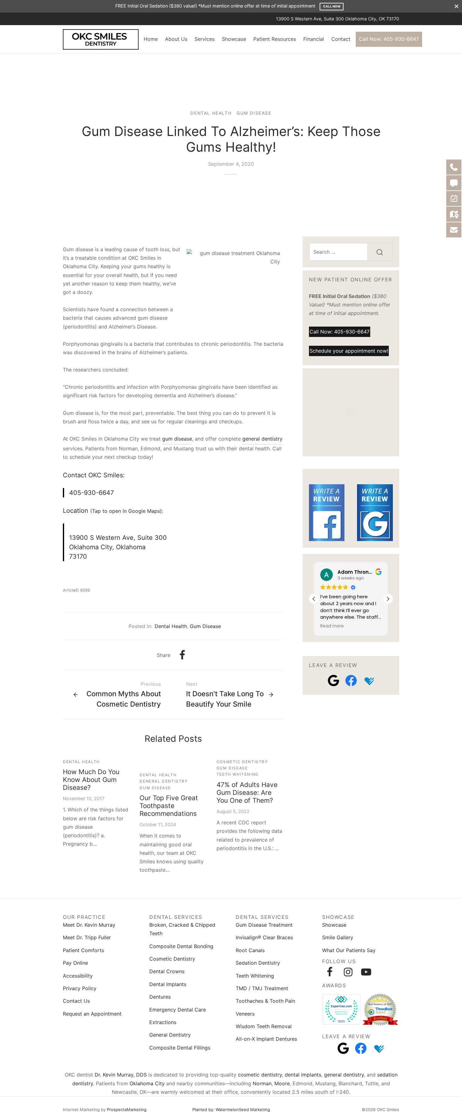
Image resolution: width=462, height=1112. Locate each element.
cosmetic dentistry (260, 1074)
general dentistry (262, 439)
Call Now (331, 6)
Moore (282, 1083)
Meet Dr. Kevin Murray (89, 925)
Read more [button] (332, 626)
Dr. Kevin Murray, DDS (121, 1074)
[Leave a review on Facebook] (351, 680)
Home (151, 39)
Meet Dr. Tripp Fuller (87, 937)
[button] (388, 599)
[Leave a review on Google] (333, 680)
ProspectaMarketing (126, 1109)
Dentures (160, 997)
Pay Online (75, 963)
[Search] (379, 252)
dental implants (303, 1074)
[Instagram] (347, 971)
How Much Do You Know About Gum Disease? (91, 779)
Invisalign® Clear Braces (264, 937)
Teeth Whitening (238, 774)
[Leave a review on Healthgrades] (368, 680)
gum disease (177, 439)
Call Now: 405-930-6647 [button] (340, 331)
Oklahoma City (147, 1083)
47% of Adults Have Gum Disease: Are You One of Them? (247, 792)
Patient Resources (274, 39)
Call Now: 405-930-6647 (389, 39)
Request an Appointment (92, 1014)
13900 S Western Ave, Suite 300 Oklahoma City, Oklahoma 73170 (118, 547)
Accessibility (78, 976)
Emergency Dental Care (177, 1009)
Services (205, 39)
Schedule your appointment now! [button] (349, 350)
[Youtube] (366, 971)
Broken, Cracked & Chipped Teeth (182, 929)
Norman (262, 1083)
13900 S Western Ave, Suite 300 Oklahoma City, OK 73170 (337, 18)
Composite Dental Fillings (179, 1047)
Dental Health (211, 113)
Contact (340, 39)
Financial (313, 39)
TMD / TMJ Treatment (262, 988)
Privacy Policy (79, 988)
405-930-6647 (91, 492)
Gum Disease (254, 113)
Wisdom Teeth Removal (264, 1026)
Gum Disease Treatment (264, 925)
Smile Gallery (337, 937)
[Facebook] (182, 655)
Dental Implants (167, 984)
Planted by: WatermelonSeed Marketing (231, 1109)
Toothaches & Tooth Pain (265, 1001)
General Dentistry (164, 781)
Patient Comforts (83, 950)
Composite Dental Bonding (181, 946)
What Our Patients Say (349, 950)
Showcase (234, 39)
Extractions (162, 1022)
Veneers (245, 1014)
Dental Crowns (166, 971)
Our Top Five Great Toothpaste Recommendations (169, 805)
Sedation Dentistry (258, 963)
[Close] (456, 6)
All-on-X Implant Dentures (266, 1039)
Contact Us (76, 1001)
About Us (176, 39)
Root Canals (250, 950)
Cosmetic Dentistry (242, 761)
